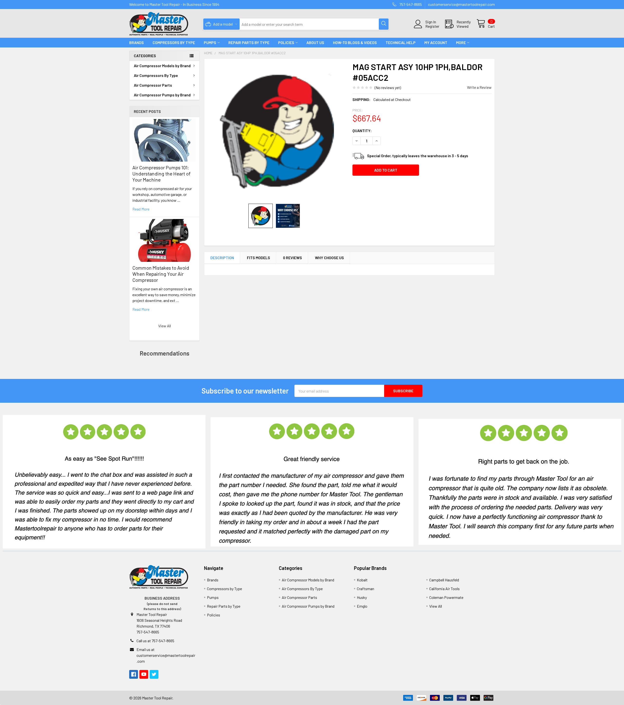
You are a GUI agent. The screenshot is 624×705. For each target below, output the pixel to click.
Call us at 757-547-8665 (155, 640)
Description (222, 257)
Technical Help (401, 42)
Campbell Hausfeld (444, 579)
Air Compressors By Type (156, 75)
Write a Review (479, 87)
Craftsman (365, 588)
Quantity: (362, 130)
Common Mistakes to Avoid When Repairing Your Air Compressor (160, 274)
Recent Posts (147, 111)
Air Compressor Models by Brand (162, 65)
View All (164, 325)
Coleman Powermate (446, 597)
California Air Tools (444, 588)
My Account (435, 42)
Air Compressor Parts (153, 85)
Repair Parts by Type (248, 42)
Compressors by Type (224, 588)
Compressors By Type (174, 42)
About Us (315, 42)
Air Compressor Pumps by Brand (162, 94)
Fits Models (258, 257)
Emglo (362, 606)
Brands (136, 42)
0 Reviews (292, 257)
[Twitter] (154, 674)
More (461, 42)
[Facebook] (133, 674)
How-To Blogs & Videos (355, 42)
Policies (286, 42)
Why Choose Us (329, 257)
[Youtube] (143, 674)
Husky (362, 597)
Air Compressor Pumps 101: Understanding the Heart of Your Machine (161, 174)
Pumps (210, 42)
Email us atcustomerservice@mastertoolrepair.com (165, 655)
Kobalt (362, 579)
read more (140, 209)
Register (432, 26)
